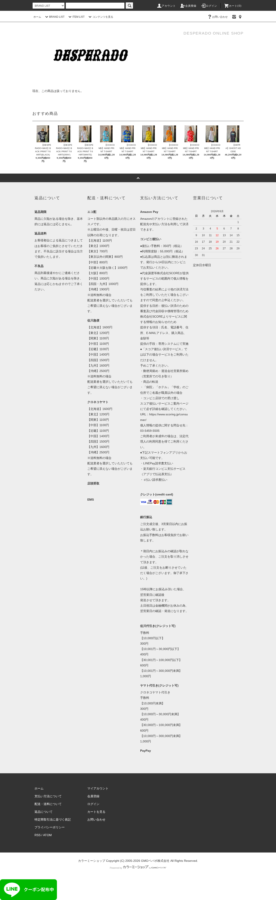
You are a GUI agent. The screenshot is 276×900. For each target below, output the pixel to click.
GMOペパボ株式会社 (155, 860)
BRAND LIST (56, 16)
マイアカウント (97, 788)
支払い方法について (48, 796)
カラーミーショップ (91, 860)
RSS (37, 835)
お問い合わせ (220, 16)
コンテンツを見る (103, 16)
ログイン (211, 5)
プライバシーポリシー (49, 827)
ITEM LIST (78, 16)
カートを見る (96, 811)
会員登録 (191, 5)
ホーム (37, 16)
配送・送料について (48, 804)
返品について (43, 811)
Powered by (116, 868)
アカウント (169, 5)
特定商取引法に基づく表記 (52, 819)
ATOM (47, 835)
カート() (235, 5)
